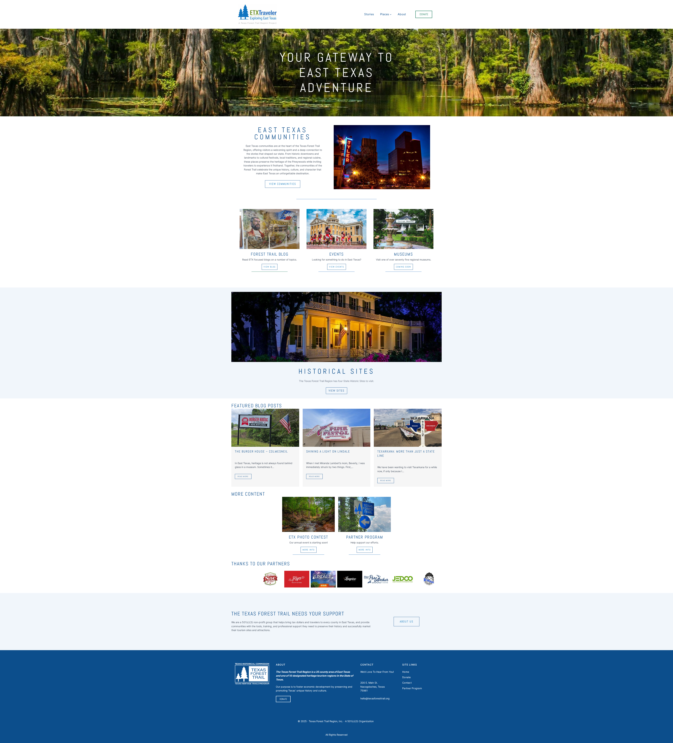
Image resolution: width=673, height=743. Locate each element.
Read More (243, 476)
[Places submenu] (391, 14)
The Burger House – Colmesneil (261, 451)
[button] (282, 184)
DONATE (424, 14)
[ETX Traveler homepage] (257, 14)
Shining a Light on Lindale (328, 451)
